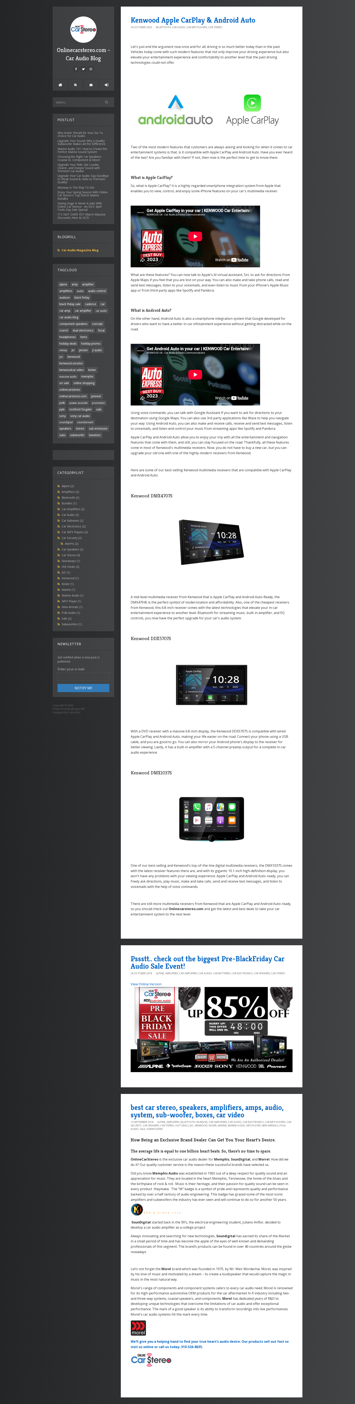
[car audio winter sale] (212, 1029)
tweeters (95, 435)
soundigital (66, 422)
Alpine (68, 486)
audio (80, 291)
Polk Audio (71, 613)
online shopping (84, 383)
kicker (92, 370)
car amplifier (83, 311)
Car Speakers (72, 549)
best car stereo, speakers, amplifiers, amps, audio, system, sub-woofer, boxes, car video (207, 1111)
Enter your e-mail (71, 669)
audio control (97, 291)
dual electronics (83, 330)
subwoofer (77, 435)
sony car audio (80, 416)
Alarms (71, 544)
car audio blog (68, 317)
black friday (81, 297)
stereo (80, 428)
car (103, 304)
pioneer (96, 396)
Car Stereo (71, 555)
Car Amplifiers (73, 509)
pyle (62, 409)
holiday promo (90, 343)
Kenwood (70, 578)
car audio (101, 310)
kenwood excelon (71, 363)
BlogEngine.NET (76, 709)
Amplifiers (70, 492)
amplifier (88, 284)
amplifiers (65, 291)
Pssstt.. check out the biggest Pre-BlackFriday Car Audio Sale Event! (208, 962)
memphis (87, 376)
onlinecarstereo (69, 390)
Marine (68, 590)
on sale (64, 383)
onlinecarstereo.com (73, 396)
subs (62, 435)
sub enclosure (98, 428)
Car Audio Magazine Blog (80, 250)
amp (75, 284)
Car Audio (70, 515)
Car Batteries (72, 520)
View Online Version (146, 984)
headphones (67, 337)
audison (64, 297)
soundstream (85, 422)
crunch (63, 330)
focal (101, 330)
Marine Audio (73, 595)
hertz (83, 337)
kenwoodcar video (71, 370)
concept (97, 324)
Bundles (69, 503)
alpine (63, 284)
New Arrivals (72, 607)
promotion (98, 402)
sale (98, 409)
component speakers (73, 324)
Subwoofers (72, 624)
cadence (90, 304)
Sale (66, 618)
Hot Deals (70, 567)
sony (62, 416)
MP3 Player (71, 601)
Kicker (68, 584)
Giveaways (71, 561)
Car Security (72, 538)
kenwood (74, 357)
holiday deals (68, 343)
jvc (61, 357)
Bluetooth (70, 497)
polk (62, 403)
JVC (66, 572)
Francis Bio (74, 712)
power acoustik (78, 402)
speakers (65, 428)
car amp (64, 311)
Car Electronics (74, 526)
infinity (63, 350)
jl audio (97, 350)
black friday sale (70, 304)
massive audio (68, 376)
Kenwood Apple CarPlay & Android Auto (193, 20)
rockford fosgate (80, 409)
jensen (83, 350)
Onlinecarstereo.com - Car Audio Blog (83, 54)
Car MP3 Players (75, 532)
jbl (72, 350)
